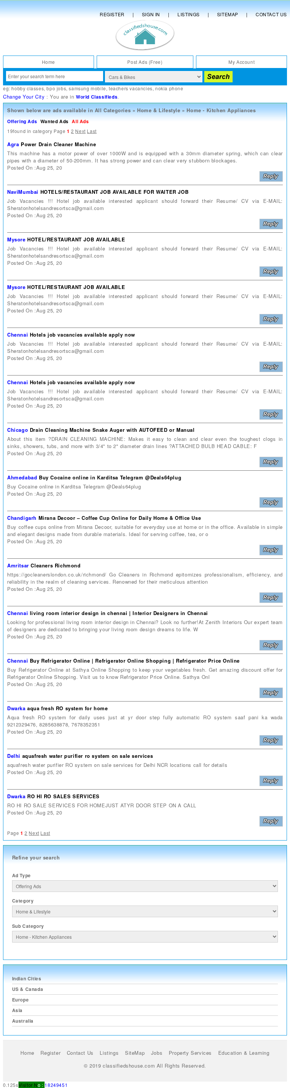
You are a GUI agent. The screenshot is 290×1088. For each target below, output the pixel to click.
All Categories (113, 110)
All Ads (80, 121)
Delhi (13, 755)
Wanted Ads (54, 121)
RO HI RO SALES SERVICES (63, 796)
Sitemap (227, 14)
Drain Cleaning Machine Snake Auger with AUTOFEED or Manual (112, 429)
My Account (241, 62)
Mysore (16, 239)
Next (80, 131)
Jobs (156, 1052)
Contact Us (271, 14)
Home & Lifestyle (158, 110)
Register (112, 14)
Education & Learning (244, 1052)
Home (48, 62)
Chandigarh (22, 517)
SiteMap (135, 1052)
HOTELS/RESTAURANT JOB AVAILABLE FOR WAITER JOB (114, 191)
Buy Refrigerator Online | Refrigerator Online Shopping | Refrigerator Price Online (135, 660)
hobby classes (27, 88)
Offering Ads (22, 121)
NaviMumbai (23, 191)
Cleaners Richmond (55, 565)
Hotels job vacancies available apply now (82, 334)
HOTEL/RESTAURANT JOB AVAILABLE (76, 239)
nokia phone (169, 88)
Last (91, 131)
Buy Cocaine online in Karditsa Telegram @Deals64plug (110, 477)
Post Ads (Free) (144, 62)
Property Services (190, 1052)
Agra (13, 144)
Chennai (17, 334)
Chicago (17, 429)
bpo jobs (56, 88)
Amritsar (18, 565)
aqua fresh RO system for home (67, 708)
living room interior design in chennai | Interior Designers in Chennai (119, 613)
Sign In (151, 14)
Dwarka (16, 708)
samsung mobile (87, 88)
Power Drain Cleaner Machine (58, 144)
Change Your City (24, 96)
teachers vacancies (131, 88)
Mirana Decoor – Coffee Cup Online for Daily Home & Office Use (120, 517)
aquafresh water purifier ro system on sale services (87, 755)
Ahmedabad (22, 477)
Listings (188, 14)
